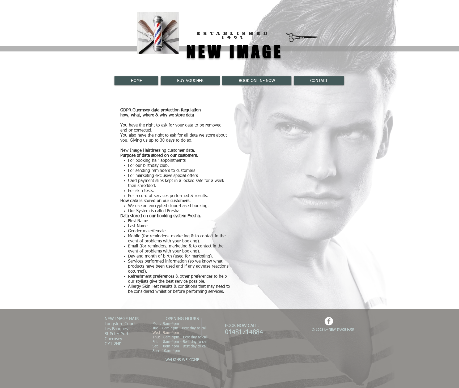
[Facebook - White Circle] (329, 321)
